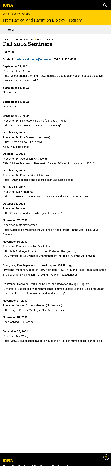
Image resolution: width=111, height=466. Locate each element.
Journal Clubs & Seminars (22, 39)
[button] (105, 5)
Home (5, 39)
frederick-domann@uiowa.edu (34, 59)
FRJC (39, 39)
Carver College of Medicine (16, 13)
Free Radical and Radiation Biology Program (42, 20)
